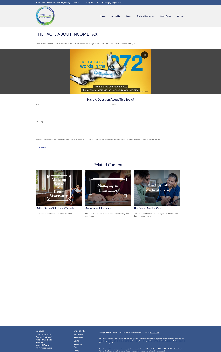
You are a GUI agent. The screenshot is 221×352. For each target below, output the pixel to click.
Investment (78, 337)
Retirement (78, 334)
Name (38, 104)
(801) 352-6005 (91, 2)
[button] (103, 16)
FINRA (160, 349)
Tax (75, 347)
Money (76, 350)
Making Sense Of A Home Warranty (55, 208)
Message (40, 121)
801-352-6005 (154, 333)
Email (114, 104)
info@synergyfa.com (112, 2)
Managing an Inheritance (98, 208)
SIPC (164, 349)
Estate (76, 340)
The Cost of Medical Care (147, 208)
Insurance (78, 344)
